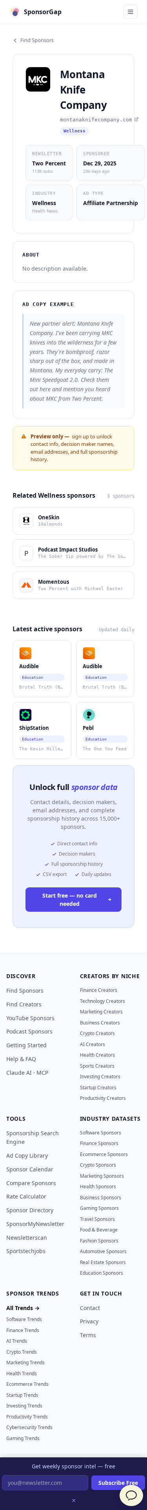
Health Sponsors (98, 1186)
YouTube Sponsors (30, 1018)
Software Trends (24, 1319)
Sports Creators (97, 1066)
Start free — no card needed (69, 899)
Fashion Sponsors (99, 1240)
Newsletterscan (26, 1237)
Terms (88, 1335)
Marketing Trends (25, 1362)
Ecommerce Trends (27, 1384)
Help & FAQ (21, 1059)
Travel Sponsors (97, 1219)
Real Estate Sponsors (103, 1262)
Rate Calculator (26, 1196)
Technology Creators (102, 1001)
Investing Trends (24, 1405)
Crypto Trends (21, 1352)
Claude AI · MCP (27, 1072)
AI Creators (92, 1044)
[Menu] (130, 12)
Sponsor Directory (29, 1210)
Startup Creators (98, 1087)
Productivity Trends (27, 1416)
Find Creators (24, 1004)
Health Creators (97, 1055)
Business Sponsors (100, 1197)
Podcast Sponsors (29, 1031)
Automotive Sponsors (103, 1251)
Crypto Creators (97, 1033)
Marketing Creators (101, 1011)
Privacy (89, 1321)
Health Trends (21, 1373)
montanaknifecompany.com (96, 120)
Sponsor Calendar (29, 1169)
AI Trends (16, 1341)
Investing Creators (100, 1076)
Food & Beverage (99, 1229)
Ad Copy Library (27, 1155)
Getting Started (26, 1045)
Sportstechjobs (25, 1251)
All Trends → (23, 1308)
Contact (90, 1308)
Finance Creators (98, 990)
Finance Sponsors (99, 1143)
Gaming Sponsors (99, 1208)
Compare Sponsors (31, 1183)
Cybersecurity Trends (29, 1427)
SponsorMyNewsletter (35, 1224)
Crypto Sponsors (98, 1165)
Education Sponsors (101, 1273)
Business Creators (100, 1022)
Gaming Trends (23, 1438)
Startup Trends (22, 1395)
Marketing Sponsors (102, 1176)
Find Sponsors (37, 40)
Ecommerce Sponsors (104, 1154)
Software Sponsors (100, 1132)
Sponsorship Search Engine (32, 1137)
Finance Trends (22, 1330)
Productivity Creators (103, 1098)
